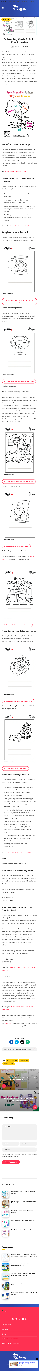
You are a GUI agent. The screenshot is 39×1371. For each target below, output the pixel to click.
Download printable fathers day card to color (20, 301)
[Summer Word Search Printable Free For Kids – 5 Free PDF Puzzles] (5, 1276)
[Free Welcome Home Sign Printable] (5, 1233)
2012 (26, 46)
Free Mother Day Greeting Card (20, 226)
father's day (24, 1060)
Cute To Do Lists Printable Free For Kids (23, 1220)
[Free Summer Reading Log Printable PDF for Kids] (5, 1194)
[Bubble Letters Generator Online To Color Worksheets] (5, 1204)
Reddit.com (9, 1023)
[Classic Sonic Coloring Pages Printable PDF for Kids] (5, 1295)
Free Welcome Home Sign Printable (21, 1230)
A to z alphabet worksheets (11, 1343)
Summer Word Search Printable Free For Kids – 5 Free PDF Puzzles (23, 1274)
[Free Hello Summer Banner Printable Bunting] (5, 1213)
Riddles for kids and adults (10, 1338)
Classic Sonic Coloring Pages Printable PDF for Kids (24, 1293)
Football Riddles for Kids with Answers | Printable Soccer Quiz (23, 1265)
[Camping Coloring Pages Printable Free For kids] (5, 1286)
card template (12, 1060)
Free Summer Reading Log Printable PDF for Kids (23, 1192)
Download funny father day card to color (19, 701)
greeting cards (8, 1064)
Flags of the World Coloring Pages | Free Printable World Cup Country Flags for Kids (24, 1255)
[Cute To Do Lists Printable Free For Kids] (5, 1223)
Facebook (14, 1018)
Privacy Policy (6, 1324)
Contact (4, 1334)
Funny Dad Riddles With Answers (16, 171)
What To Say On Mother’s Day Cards (18, 852)
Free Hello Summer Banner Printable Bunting (22, 1211)
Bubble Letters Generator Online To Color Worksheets (23, 1202)
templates (3, 1)
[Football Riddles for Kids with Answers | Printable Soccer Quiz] (5, 1267)
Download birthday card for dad (16, 768)
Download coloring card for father (17, 546)
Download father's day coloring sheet (18, 625)
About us (5, 1329)
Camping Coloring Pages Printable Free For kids (24, 1284)
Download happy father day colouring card (20, 381)
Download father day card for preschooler (20, 481)
